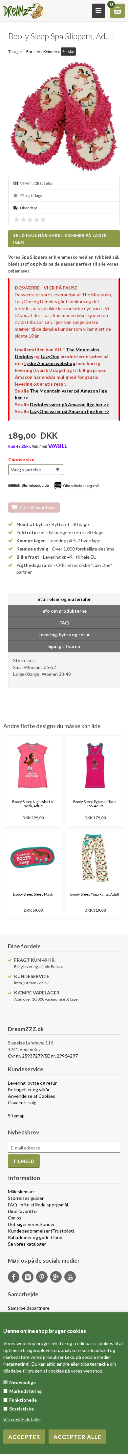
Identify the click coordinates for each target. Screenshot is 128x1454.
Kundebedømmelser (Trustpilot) (41, 1231)
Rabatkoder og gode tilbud (35, 1237)
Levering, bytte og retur (32, 1083)
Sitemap (16, 1115)
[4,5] (41, 219)
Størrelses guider (26, 1198)
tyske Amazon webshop (49, 363)
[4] (38, 219)
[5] (44, 219)
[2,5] (28, 219)
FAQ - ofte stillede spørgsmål (38, 1204)
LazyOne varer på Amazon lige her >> (69, 411)
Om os (14, 1217)
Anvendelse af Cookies (31, 1096)
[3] (31, 219)
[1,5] (21, 219)
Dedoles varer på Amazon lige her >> (69, 404)
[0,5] (15, 219)
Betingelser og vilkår (29, 1089)
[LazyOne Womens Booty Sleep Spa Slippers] (64, 116)
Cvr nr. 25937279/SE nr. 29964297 (43, 1056)
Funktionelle (23, 1400)
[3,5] (34, 219)
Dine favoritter (23, 1211)
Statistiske (21, 1408)
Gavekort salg (22, 1102)
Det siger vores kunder (31, 1224)
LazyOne (50, 356)
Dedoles (24, 356)
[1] (18, 219)
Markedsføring (25, 1391)
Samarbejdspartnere (29, 1308)
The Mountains (82, 349)
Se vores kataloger (27, 1244)
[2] (25, 219)
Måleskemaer (21, 1191)
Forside (33, 51)
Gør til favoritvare (38, 507)
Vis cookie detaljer (22, 1419)
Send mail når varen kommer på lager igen (60, 239)
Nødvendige (22, 1382)
